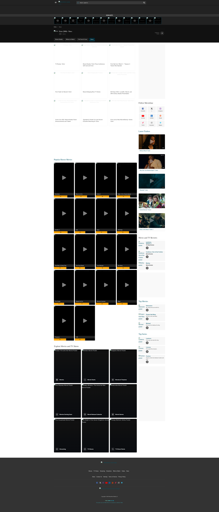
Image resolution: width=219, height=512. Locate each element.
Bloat (119, 301)
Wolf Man (120, 229)
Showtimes (109, 471)
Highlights (109, 15)
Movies (90, 471)
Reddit (160, 118)
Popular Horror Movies (63, 159)
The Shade (57, 301)
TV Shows (96, 471)
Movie (64, 34)
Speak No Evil (79, 301)
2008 (60, 34)
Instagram (160, 110)
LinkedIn (151, 118)
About (93, 476)
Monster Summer (101, 301)
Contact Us (99, 476)
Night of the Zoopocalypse (124, 194)
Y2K (77, 337)
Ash (77, 229)
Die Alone (120, 265)
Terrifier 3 (57, 229)
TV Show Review (150, 245)
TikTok (143, 125)
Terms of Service (113, 476)
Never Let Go (79, 194)
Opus (98, 229)
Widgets (160, 125)
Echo (55, 27)
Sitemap (105, 476)
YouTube (143, 118)
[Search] (144, 3)
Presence (57, 337)
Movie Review (149, 254)
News (127, 471)
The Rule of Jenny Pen (60, 265)
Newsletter (151, 125)
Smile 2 (99, 194)
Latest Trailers (144, 131)
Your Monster (100, 265)
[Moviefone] (65, 2)
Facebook (143, 110)
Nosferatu (57, 194)
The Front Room (80, 265)
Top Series (143, 334)
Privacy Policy (122, 476)
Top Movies (143, 301)
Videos (123, 471)
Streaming (102, 471)
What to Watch (116, 471)
